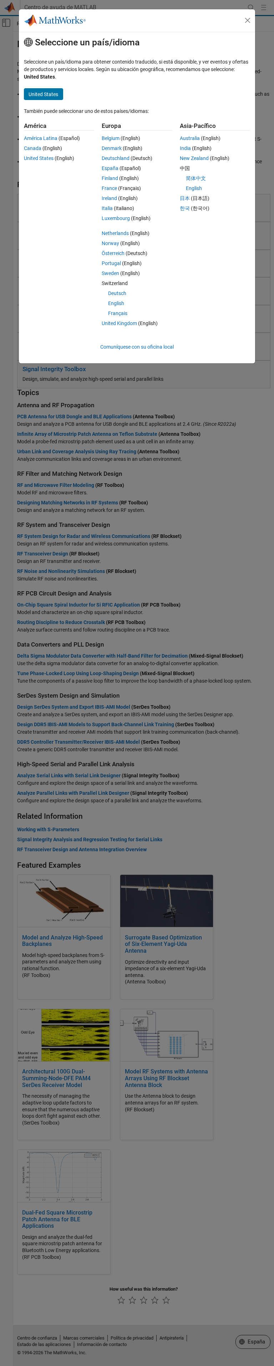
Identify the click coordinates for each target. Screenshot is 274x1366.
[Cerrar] (248, 20)
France (109, 188)
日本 (185, 198)
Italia (107, 208)
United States (39, 158)
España (110, 168)
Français (117, 313)
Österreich (113, 253)
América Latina (40, 138)
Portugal (111, 263)
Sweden (110, 273)
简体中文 (196, 178)
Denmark (112, 148)
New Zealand (194, 158)
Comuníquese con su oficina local (137, 347)
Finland (110, 178)
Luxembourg (116, 218)
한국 (185, 208)
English (116, 303)
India (185, 148)
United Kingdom (119, 323)
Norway (110, 243)
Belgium (111, 138)
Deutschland (116, 158)
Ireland (109, 198)
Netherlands (115, 233)
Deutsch (117, 293)
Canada (32, 148)
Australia (190, 138)
